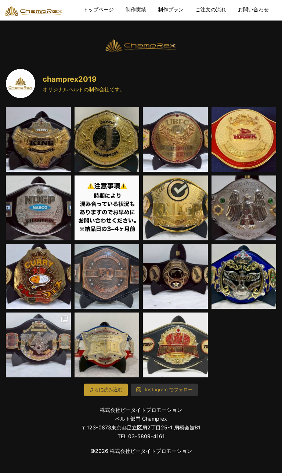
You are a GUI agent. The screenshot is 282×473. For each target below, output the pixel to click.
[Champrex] (34, 10)
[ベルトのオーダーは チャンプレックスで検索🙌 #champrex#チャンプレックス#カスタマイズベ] (244, 207)
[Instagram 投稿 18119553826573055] (107, 207)
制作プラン (171, 9)
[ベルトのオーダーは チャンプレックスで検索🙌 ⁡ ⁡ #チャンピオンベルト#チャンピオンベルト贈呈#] (38, 139)
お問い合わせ (253, 9)
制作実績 (136, 9)
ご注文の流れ (210, 9)
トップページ (98, 9)
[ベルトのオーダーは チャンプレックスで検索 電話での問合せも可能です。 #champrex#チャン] (175, 345)
